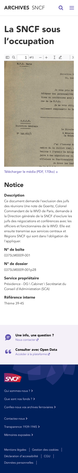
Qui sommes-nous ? (17, 391)
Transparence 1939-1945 (20, 427)
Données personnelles (18, 462)
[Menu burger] (71, 8)
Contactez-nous (14, 418)
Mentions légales (15, 450)
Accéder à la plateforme (31, 354)
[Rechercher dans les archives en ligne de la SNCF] (61, 8)
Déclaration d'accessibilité (21, 456)
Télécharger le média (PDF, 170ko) (29, 172)
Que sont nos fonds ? (18, 399)
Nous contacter (25, 340)
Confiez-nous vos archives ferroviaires (28, 407)
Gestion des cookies (45, 450)
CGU (47, 456)
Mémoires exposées (17, 435)
